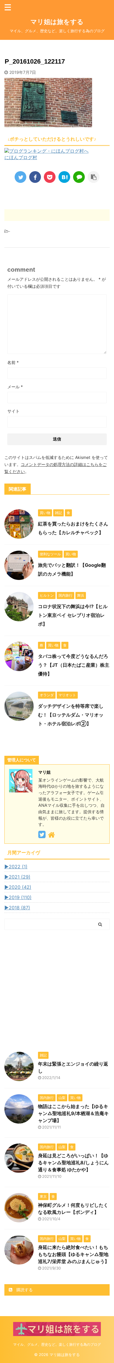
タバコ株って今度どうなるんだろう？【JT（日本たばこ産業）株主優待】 (73, 665)
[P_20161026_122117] (64, 177)
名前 (13, 362)
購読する (24, 1289)
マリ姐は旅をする (66, 21)
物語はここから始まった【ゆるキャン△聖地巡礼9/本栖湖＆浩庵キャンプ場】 (73, 1113)
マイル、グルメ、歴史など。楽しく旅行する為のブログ (57, 1344)
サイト (13, 411)
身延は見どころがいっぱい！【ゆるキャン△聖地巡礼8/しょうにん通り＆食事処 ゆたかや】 (73, 1163)
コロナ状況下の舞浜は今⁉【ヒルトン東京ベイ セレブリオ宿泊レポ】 (73, 615)
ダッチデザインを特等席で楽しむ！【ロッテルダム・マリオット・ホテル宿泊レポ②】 (70, 714)
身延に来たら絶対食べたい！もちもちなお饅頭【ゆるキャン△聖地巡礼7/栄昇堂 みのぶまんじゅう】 (73, 1254)
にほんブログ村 (20, 157)
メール (15, 386)
